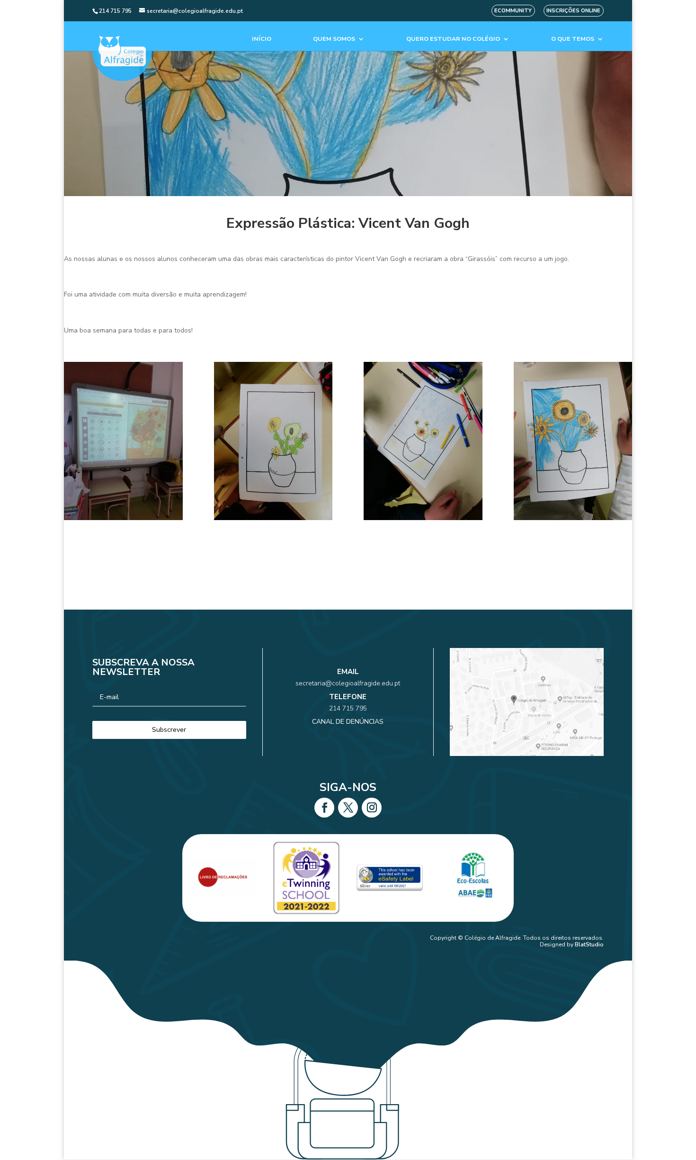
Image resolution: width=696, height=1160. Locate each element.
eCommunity (513, 10)
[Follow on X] (348, 808)
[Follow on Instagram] (372, 808)
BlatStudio (589, 944)
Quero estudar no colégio (453, 39)
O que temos (572, 39)
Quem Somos (334, 39)
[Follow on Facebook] (324, 808)
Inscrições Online (573, 10)
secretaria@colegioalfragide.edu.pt (347, 683)
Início (261, 39)
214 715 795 (348, 708)
